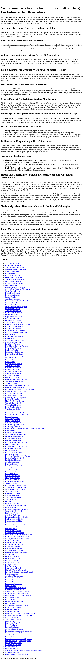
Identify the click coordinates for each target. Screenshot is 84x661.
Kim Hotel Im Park (11, 472)
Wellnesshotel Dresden (13, 405)
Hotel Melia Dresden (12, 275)
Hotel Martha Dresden (13, 360)
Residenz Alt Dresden (12, 370)
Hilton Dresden (10, 273)
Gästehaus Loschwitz (12, 409)
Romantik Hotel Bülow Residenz (16, 379)
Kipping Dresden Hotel (13, 438)
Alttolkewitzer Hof (11, 470)
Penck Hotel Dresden (12, 318)
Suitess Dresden (10, 297)
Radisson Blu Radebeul (13, 328)
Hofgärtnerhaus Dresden (13, 364)
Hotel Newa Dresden (12, 295)
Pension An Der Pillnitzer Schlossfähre (18, 535)
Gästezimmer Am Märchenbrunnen (17, 633)
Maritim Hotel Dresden (13, 281)
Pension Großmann (12, 627)
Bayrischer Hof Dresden (13, 317)
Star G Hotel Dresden (12, 358)
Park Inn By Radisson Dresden (16, 442)
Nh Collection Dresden (13, 303)
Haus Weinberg (10, 566)
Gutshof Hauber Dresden (14, 550)
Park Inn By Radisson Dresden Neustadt (19, 572)
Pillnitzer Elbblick (11, 603)
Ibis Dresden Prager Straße (14, 277)
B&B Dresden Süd (11, 474)
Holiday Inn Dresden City (14, 448)
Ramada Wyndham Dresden (15, 287)
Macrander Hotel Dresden (14, 436)
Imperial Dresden (11, 450)
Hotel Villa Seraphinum (13, 452)
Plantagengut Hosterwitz (13, 558)
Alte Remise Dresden (12, 495)
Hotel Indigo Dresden (12, 427)
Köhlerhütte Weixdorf (12, 546)
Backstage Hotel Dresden (14, 432)
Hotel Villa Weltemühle (13, 531)
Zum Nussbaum (10, 621)
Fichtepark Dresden (12, 556)
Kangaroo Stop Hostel (13, 568)
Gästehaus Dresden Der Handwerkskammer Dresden (23, 651)
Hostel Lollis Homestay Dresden (16, 346)
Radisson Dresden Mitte (13, 521)
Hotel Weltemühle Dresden (14, 482)
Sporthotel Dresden (12, 491)
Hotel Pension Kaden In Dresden (16, 594)
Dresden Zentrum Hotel (13, 395)
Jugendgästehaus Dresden (14, 381)
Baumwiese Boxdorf (12, 623)
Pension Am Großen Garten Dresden (18, 595)
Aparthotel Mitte (11, 635)
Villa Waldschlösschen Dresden (16, 505)
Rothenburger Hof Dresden (14, 387)
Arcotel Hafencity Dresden (14, 283)
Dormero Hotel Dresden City (15, 326)
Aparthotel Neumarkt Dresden (15, 397)
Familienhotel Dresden (13, 460)
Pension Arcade (10, 507)
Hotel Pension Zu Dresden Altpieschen (18, 639)
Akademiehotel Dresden (13, 342)
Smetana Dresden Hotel (13, 511)
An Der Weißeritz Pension (14, 527)
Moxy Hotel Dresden (12, 444)
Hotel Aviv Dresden (12, 540)
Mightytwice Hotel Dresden (14, 285)
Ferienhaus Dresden (12, 454)
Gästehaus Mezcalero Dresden (15, 466)
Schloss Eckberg (11, 383)
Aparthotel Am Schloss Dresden (16, 391)
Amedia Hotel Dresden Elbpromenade (18, 289)
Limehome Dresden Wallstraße (16, 552)
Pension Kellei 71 (11, 529)
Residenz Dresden (11, 574)
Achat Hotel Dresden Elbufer (15, 267)
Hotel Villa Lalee (11, 625)
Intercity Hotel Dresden (13, 320)
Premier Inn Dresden (12, 377)
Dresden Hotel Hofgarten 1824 (16, 446)
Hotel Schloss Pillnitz (12, 305)
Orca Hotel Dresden (12, 652)
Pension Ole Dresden (12, 503)
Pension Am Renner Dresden (15, 458)
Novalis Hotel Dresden (13, 348)
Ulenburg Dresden (11, 582)
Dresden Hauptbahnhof (13, 399)
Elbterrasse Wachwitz (12, 309)
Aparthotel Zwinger (12, 462)
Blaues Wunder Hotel (12, 476)
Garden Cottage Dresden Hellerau (17, 592)
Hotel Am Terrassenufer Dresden (16, 332)
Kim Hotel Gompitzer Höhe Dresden (18, 456)
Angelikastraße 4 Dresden (14, 629)
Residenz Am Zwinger (13, 368)
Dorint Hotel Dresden (12, 293)
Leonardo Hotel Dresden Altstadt (16, 301)
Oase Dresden (10, 554)
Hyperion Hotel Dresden (13, 265)
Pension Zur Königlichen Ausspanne (18, 641)
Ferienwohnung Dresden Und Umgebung (19, 389)
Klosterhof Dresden (12, 480)
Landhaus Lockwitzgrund (14, 352)
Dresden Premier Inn (12, 375)
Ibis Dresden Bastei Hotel (14, 519)
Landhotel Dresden (11, 501)
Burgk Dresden (10, 430)
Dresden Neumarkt (11, 464)
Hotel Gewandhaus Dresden (15, 330)
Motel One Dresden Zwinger (15, 401)
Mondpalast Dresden (12, 478)
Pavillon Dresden (11, 647)
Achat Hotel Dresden (12, 271)
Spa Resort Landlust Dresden (15, 489)
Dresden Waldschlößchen (14, 548)
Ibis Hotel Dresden (11, 350)
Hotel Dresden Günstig (13, 407)
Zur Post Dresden (11, 484)
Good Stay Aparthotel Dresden (16, 611)
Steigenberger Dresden (13, 291)
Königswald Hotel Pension (14, 533)
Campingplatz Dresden (13, 423)
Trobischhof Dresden (12, 468)
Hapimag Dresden (11, 417)
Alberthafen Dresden (12, 366)
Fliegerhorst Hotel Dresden (14, 601)
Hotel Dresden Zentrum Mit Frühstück (18, 415)
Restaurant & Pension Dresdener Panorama (20, 613)
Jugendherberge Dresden (13, 403)
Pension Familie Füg (12, 649)
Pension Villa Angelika (13, 597)
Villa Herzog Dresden (12, 419)
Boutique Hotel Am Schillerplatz (16, 654)
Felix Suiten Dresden (12, 344)
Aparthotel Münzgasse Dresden (16, 487)
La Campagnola (10, 599)
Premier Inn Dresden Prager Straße (17, 356)
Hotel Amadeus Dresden (13, 313)
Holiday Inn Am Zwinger (14, 336)
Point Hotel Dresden (12, 560)
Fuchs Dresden (10, 586)
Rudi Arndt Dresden (12, 609)
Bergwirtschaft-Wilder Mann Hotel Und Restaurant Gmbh (25, 428)
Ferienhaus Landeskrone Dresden (16, 517)
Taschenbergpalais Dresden (14, 279)
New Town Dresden (12, 617)
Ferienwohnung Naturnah (14, 544)
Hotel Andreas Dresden (13, 607)
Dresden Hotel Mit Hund (14, 354)
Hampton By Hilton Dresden (15, 413)
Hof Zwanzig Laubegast (13, 584)
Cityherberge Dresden (12, 562)
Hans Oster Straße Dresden (14, 590)
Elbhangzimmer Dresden (13, 643)
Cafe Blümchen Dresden (13, 373)
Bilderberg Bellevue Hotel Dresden (17, 324)
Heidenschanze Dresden (13, 542)
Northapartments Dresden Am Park (17, 539)
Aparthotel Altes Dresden (14, 576)
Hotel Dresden (10, 362)
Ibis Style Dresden (11, 315)
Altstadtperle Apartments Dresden (17, 605)
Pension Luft (9, 637)
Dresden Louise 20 (11, 564)
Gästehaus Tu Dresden (13, 515)
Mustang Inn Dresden (12, 421)
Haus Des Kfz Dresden (13, 493)
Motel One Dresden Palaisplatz (16, 307)
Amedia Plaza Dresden (13, 311)
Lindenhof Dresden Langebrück (16, 570)
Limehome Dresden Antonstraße (16, 525)
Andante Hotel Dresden (13, 322)
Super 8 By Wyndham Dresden (16, 434)
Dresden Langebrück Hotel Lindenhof (18, 615)
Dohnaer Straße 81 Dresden (14, 578)
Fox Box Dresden (11, 523)
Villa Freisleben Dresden (13, 497)
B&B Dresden (10, 334)
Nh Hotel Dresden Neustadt (14, 340)
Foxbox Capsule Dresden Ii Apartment (18, 631)
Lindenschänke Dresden (13, 440)
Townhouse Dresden (12, 299)
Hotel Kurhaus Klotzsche (14, 580)
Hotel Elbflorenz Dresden (14, 393)
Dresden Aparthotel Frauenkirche (16, 509)
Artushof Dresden (11, 411)
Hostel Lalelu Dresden (13, 645)
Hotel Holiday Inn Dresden (14, 425)
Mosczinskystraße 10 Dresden (15, 588)
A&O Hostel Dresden (12, 263)
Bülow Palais (9, 338)
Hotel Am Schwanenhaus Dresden (17, 537)
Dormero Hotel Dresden (13, 372)
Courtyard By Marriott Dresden (16, 269)
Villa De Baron (10, 499)
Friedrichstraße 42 (11, 513)
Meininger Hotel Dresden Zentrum (17, 385)
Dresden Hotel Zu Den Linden (15, 485)
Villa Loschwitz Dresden (13, 619)
